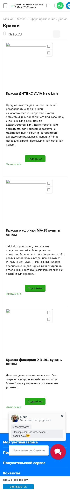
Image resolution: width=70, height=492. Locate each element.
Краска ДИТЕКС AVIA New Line (32, 93)
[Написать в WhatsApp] (60, 5)
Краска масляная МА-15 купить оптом (33, 232)
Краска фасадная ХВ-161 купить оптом (34, 362)
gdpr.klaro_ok (18, 486)
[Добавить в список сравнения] (49, 53)
